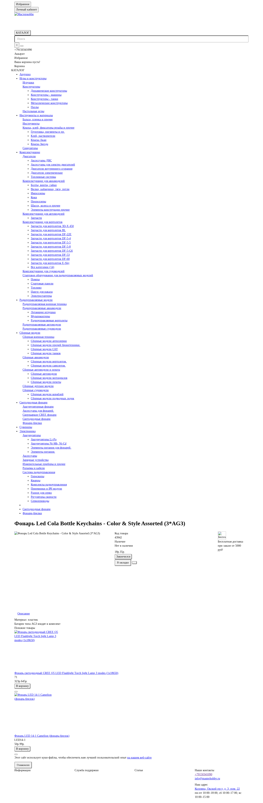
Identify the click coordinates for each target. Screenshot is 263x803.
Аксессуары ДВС (41, 160)
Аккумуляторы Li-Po (44, 439)
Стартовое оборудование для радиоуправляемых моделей (58, 275)
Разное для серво (41, 492)
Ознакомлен (23, 765)
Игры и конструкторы (33, 78)
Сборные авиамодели (36, 357)
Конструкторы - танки (44, 99)
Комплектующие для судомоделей (44, 271)
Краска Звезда (39, 144)
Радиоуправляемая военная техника (45, 304)
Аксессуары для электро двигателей (53, 164)
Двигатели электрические (47, 172)
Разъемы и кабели (34, 468)
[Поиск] (21, 46)
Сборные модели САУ (44, 349)
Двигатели (29, 156)
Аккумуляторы (32, 435)
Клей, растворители (43, 135)
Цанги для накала (42, 291)
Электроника (28, 431)
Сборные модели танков (46, 353)
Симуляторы (30, 148)
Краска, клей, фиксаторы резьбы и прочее (48, 127)
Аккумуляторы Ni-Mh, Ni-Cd (48, 443)
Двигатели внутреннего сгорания (51, 168)
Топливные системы (43, 176)
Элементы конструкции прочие (50, 209)
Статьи (139, 770)
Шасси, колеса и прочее (45, 205)
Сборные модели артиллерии (49, 341)
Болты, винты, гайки (44, 185)
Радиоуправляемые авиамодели (42, 308)
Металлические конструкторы (49, 103)
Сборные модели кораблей (47, 394)
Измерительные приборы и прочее (44, 464)
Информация (22, 770)
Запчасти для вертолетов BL (48, 230)
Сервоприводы (40, 501)
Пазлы (35, 107)
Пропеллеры (38, 201)
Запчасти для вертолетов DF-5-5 (51, 242)
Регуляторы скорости (44, 496)
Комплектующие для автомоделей (44, 213)
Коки (34, 197)
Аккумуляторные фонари (38, 406)
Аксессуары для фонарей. (38, 410)
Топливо (36, 287)
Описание (23, 613)
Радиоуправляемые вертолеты (49, 320)
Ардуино (25, 74)
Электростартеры (41, 295)
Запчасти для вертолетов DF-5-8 (51, 246)
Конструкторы (31, 86)
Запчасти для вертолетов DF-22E (51, 234)
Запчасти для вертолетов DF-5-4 (51, 238)
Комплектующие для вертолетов (42, 222)
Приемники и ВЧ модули (46, 488)
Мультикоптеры (40, 316)
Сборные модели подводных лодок (52, 398)
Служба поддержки (87, 770)
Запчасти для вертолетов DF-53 (50, 254)
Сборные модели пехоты (46, 382)
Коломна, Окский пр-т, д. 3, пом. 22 (217, 788)
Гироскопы (37, 476)
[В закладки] (16, 691)
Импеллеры (38, 193)
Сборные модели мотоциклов (49, 377)
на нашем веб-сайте (139, 757)
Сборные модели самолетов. (48, 365)
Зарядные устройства (35, 459)
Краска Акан (38, 140)
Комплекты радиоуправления (49, 484)
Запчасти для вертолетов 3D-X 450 (52, 226)
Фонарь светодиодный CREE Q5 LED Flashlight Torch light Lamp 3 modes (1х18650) (66, 673)
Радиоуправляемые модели (36, 300)
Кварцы (35, 480)
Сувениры (26, 427)
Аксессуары (30, 455)
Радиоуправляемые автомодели (42, 324)
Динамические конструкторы (49, 90)
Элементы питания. (43, 451)
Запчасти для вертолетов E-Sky (50, 263)
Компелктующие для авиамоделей (44, 181)
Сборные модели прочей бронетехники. (55, 345)
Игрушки (28, 82)
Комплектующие (30, 152)
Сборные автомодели (44, 373)
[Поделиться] (134, 562)
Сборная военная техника (38, 336)
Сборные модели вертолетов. (49, 361)
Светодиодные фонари (33, 402)
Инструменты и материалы (36, 115)
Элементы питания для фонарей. (51, 447)
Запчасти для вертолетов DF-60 (50, 258)
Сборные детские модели (38, 386)
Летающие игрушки (43, 312)
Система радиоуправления (39, 472)
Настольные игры (33, 111)
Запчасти (36, 217)
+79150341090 (203, 774)
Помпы (35, 279)
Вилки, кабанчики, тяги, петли (50, 189)
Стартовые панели (42, 283)
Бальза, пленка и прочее (38, 119)
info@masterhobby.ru (207, 778)
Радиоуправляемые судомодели (42, 328)
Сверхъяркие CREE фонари (40, 414)
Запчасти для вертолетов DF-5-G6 (52, 250)
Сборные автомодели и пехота (41, 369)
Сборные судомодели (36, 390)
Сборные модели (30, 332)
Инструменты (31, 123)
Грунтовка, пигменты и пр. (48, 131)
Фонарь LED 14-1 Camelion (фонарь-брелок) (41, 735)
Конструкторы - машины (46, 94)
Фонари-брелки (32, 423)
